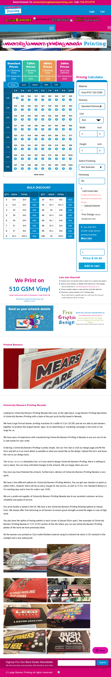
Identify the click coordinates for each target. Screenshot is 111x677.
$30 (70, 96)
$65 (49, 145)
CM (56, 85)
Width (82, 127)
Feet (13, 85)
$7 (14, 98)
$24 (49, 96)
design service (14, 462)
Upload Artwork (92, 206)
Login (92, 12)
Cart (102, 12)
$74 (56, 145)
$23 (36, 106)
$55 (49, 136)
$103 (71, 155)
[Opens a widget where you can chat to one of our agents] (100, 661)
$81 (63, 145)
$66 (70, 126)
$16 (22, 106)
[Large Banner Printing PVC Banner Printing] (13, 10)
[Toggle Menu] (51, 28)
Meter (35, 85)
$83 (56, 155)
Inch (24, 85)
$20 (43, 96)
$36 (36, 126)
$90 (70, 145)
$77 (70, 136)
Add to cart (92, 265)
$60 (63, 126)
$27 (63, 96)
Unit (81, 114)
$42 (56, 116)
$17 (36, 96)
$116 (71, 165)
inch (99, 127)
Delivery (83, 100)
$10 (22, 96)
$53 (70, 116)
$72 (63, 136)
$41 (49, 116)
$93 (63, 155)
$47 (49, 126)
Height (82, 144)
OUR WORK (35, 524)
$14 (29, 96)
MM (46, 85)
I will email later (90, 191)
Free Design (91, 216)
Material (83, 86)
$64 (56, 136)
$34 (43, 116)
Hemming (84, 174)
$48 (63, 116)
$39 (63, 106)
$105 (64, 165)
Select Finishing (87, 161)
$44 (70, 106)
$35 (56, 106)
